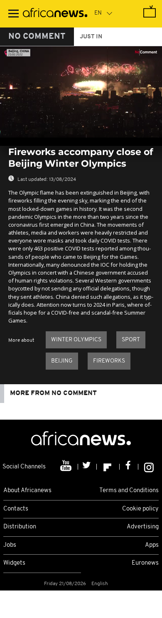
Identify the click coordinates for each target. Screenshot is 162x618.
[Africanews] (55, 14)
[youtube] (66, 467)
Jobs (9, 545)
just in (91, 37)
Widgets (14, 563)
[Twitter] (87, 467)
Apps (152, 545)
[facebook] (129, 467)
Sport (131, 340)
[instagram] (149, 467)
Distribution (19, 527)
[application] (81, 92)
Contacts (15, 509)
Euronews (145, 563)
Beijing (62, 361)
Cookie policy (140, 509)
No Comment (37, 37)
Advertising (143, 527)
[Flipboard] (108, 467)
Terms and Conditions (129, 491)
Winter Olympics (76, 340)
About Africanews (27, 491)
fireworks (109, 361)
